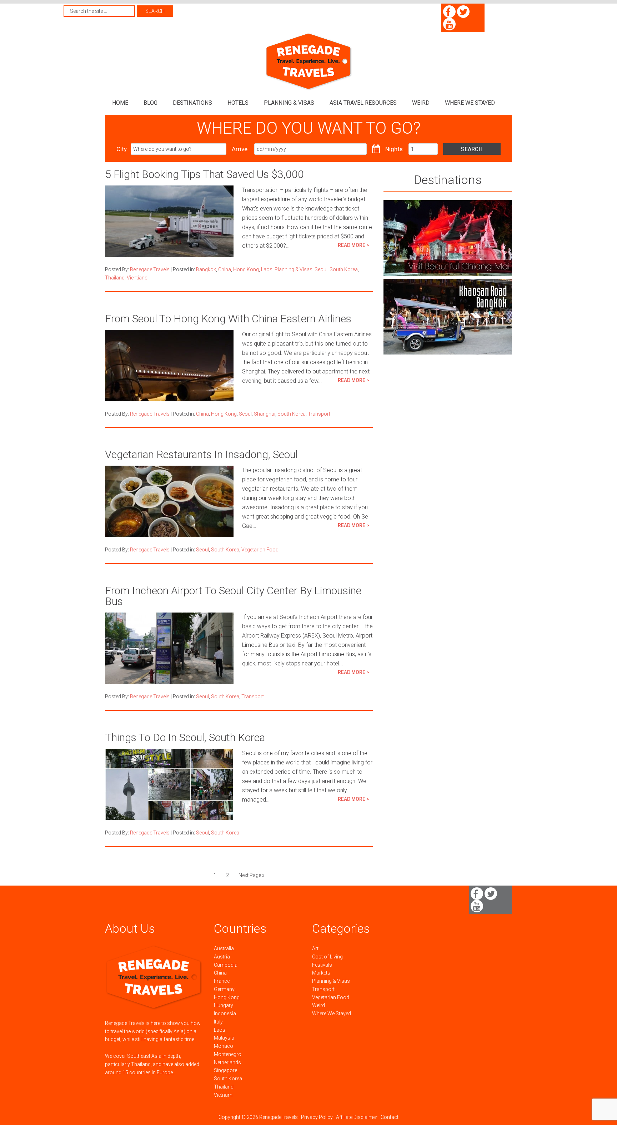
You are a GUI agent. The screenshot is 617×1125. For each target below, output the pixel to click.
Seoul (321, 269)
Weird (318, 1005)
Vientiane (137, 278)
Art (315, 948)
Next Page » (251, 875)
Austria (222, 957)
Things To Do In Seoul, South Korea (185, 737)
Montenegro (227, 1054)
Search (471, 149)
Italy (218, 1022)
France (222, 981)
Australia (224, 948)
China (224, 269)
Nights (394, 149)
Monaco (223, 1046)
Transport (319, 414)
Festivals (322, 965)
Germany (224, 989)
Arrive (239, 149)
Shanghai (264, 414)
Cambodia (225, 965)
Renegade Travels (308, 61)
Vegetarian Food (260, 549)
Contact (389, 1117)
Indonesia (225, 1013)
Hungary (223, 1005)
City (121, 149)
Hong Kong (246, 269)
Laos (266, 269)
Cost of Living (327, 957)
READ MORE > (353, 245)
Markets (321, 973)
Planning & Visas (293, 269)
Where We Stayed (331, 1013)
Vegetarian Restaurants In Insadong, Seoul (201, 454)
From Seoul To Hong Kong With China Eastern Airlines (228, 318)
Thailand (115, 278)
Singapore (225, 1070)
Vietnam (223, 1095)
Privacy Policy (317, 1117)
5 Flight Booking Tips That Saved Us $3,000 (204, 174)
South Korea (344, 269)
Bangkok (206, 269)
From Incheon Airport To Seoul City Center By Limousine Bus (233, 596)
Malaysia (224, 1038)
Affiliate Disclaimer (356, 1117)
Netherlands (227, 1062)
